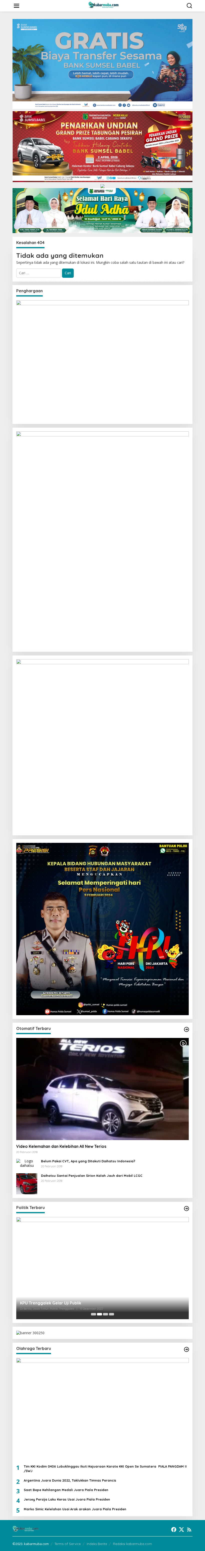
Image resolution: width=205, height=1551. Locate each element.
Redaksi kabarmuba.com (132, 1544)
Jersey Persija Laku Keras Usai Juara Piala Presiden (67, 1499)
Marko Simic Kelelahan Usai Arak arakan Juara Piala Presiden (75, 1509)
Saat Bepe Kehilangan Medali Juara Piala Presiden (66, 1490)
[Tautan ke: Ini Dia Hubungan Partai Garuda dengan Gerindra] (102, 1268)
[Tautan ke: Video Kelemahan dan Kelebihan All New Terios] (102, 1089)
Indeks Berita (97, 1544)
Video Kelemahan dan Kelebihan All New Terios (61, 1146)
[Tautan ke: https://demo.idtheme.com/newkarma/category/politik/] (187, 1209)
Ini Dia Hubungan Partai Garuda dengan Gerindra (67, 1302)
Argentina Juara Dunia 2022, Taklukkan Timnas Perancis (70, 1480)
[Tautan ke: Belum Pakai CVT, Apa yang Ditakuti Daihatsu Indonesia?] (26, 1163)
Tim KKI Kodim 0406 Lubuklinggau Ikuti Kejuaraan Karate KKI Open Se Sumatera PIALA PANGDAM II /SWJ (105, 1468)
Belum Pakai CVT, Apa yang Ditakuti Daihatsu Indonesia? (88, 1161)
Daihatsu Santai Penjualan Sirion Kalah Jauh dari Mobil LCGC (91, 1176)
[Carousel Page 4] (111, 1314)
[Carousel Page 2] (99, 1314)
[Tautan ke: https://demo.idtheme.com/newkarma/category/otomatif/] (187, 1029)
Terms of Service (67, 1544)
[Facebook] (173, 1529)
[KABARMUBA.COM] (103, 5)
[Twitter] (181, 1529)
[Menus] (16, 5)
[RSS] (189, 1529)
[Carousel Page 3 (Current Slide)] (105, 1314)
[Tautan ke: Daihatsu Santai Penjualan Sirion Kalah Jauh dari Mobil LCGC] (26, 1183)
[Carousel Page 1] (93, 1314)
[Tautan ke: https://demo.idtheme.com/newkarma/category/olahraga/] (187, 1349)
